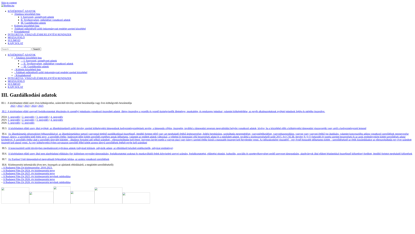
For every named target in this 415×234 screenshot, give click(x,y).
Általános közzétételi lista (27, 14)
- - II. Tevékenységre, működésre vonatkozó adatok (47, 63)
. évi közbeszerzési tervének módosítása (50, 182)
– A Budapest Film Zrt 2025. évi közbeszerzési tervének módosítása (36, 176)
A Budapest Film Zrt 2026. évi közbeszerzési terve (29, 179)
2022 (20, 105)
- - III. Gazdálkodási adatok (35, 66)
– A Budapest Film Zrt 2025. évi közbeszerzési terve (28, 173)
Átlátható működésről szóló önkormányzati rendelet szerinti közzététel (50, 28)
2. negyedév (28, 117)
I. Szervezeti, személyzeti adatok (37, 17)
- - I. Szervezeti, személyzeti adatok (39, 60)
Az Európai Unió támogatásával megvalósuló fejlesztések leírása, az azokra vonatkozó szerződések (58, 159)
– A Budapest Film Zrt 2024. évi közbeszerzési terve (28, 170)
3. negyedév (42, 117)
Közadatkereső (22, 31)
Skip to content (9, 2)
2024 (33, 105)
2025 (40, 105)
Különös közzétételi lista (26, 25)
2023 (27, 105)
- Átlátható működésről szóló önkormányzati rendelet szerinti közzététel (50, 72)
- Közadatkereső (22, 75)
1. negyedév (14, 117)
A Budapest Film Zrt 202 (16, 182)
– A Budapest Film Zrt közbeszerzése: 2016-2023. (27, 167)
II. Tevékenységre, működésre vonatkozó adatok (45, 20)
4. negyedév (57, 117)
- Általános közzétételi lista (28, 57)
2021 (13, 105)
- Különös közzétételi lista (27, 69)
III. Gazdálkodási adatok (33, 22)
